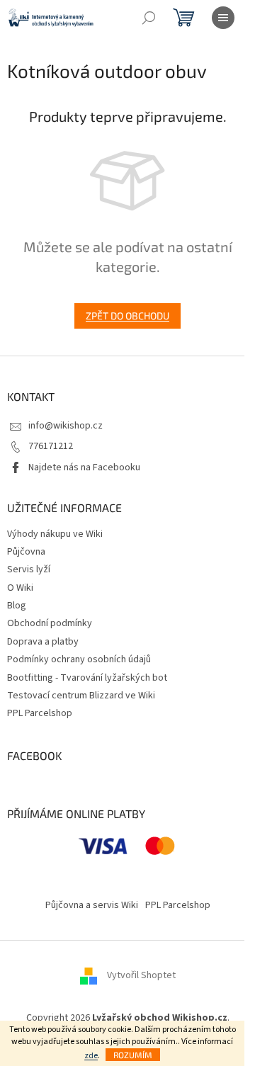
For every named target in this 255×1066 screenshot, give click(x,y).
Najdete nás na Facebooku (84, 467)
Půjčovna (26, 552)
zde (91, 1056)
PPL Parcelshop (39, 713)
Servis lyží (28, 569)
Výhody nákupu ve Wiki (55, 534)
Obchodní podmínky (49, 623)
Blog (16, 606)
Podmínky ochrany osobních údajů (79, 659)
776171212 (50, 446)
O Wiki (20, 588)
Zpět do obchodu (127, 316)
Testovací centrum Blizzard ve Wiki (81, 695)
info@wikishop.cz (65, 426)
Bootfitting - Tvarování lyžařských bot (87, 678)
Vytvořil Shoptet (141, 975)
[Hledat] (149, 18)
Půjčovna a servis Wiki (91, 905)
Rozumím (132, 1055)
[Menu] (223, 18)
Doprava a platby (43, 642)
